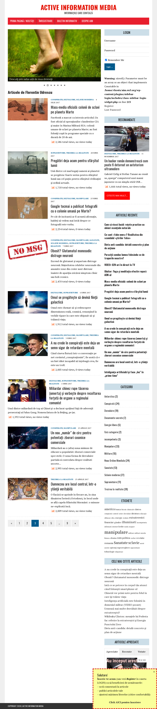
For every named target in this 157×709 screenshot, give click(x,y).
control (115, 514)
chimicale (130, 509)
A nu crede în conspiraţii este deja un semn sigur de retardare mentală (75, 345)
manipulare (116, 532)
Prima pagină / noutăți (22, 21)
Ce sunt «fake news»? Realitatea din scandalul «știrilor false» (123, 236)
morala (143, 533)
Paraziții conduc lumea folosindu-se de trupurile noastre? (124, 256)
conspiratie (108, 514)
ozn (119, 538)
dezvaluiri (127, 514)
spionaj (113, 547)
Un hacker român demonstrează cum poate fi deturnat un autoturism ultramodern (126, 164)
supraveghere (123, 547)
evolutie (125, 518)
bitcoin (123, 509)
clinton (138, 509)
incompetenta (110, 439)
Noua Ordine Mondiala (114, 460)
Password (109, 50)
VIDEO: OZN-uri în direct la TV (119, 265)
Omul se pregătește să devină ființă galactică (74, 299)
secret (142, 543)
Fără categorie (111, 432)
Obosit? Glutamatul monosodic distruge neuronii (71, 253)
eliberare (107, 518)
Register (109, 106)
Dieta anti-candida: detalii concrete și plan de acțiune (126, 246)
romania (108, 543)
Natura (107, 538)
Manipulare (82, 198)
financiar (109, 522)
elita (113, 518)
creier (121, 514)
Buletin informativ (67, 21)
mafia (126, 527)
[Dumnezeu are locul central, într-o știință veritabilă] (28, 498)
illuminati (129, 522)
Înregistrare (45, 21)
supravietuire (135, 548)
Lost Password (112, 109)
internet (115, 527)
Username (109, 40)
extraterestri (136, 517)
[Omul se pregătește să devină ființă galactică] (28, 311)
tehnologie (109, 551)
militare (131, 533)
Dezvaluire (69, 99)
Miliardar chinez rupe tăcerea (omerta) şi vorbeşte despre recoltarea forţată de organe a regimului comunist (75, 395)
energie (118, 517)
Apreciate (112, 651)
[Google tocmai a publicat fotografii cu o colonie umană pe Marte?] (28, 217)
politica (126, 537)
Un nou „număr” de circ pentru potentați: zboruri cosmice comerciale (71, 437)
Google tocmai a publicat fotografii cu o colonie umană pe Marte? (74, 208)
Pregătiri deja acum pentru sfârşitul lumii (75, 163)
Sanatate (94, 240)
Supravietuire (58, 153)
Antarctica (109, 396)
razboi (133, 538)
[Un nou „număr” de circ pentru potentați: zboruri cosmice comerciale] (28, 447)
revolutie (140, 538)
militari (137, 533)
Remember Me (115, 60)
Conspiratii (57, 99)
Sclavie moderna (85, 99)
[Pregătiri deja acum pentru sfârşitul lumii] (28, 172)
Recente (127, 651)
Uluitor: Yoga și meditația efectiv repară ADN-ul (125, 273)
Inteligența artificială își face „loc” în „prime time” (124, 373)
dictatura (135, 513)
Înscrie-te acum (106, 679)
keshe (121, 526)
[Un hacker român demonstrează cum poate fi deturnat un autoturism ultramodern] (126, 149)
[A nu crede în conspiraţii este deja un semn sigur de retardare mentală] (28, 354)
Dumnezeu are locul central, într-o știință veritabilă (73, 486)
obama (113, 538)
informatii (108, 527)
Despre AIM (87, 21)
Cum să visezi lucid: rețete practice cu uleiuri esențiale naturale (124, 226)
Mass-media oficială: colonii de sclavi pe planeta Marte (75, 109)
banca (118, 509)
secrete (106, 548)
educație (143, 514)
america (109, 509)
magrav (132, 527)
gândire (117, 522)
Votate (142, 651)
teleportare (119, 552)
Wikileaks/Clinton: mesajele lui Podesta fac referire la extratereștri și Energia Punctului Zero (126, 620)
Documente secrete (113, 418)
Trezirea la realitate (77, 153)
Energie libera (110, 425)
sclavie (133, 542)
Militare (108, 453)
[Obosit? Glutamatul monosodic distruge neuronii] (28, 259)
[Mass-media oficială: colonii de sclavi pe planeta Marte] (28, 118)
